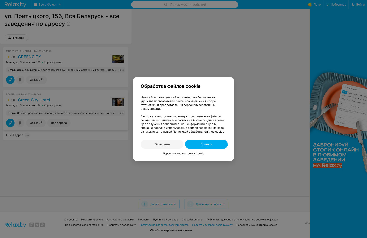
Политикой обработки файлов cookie (198, 131)
